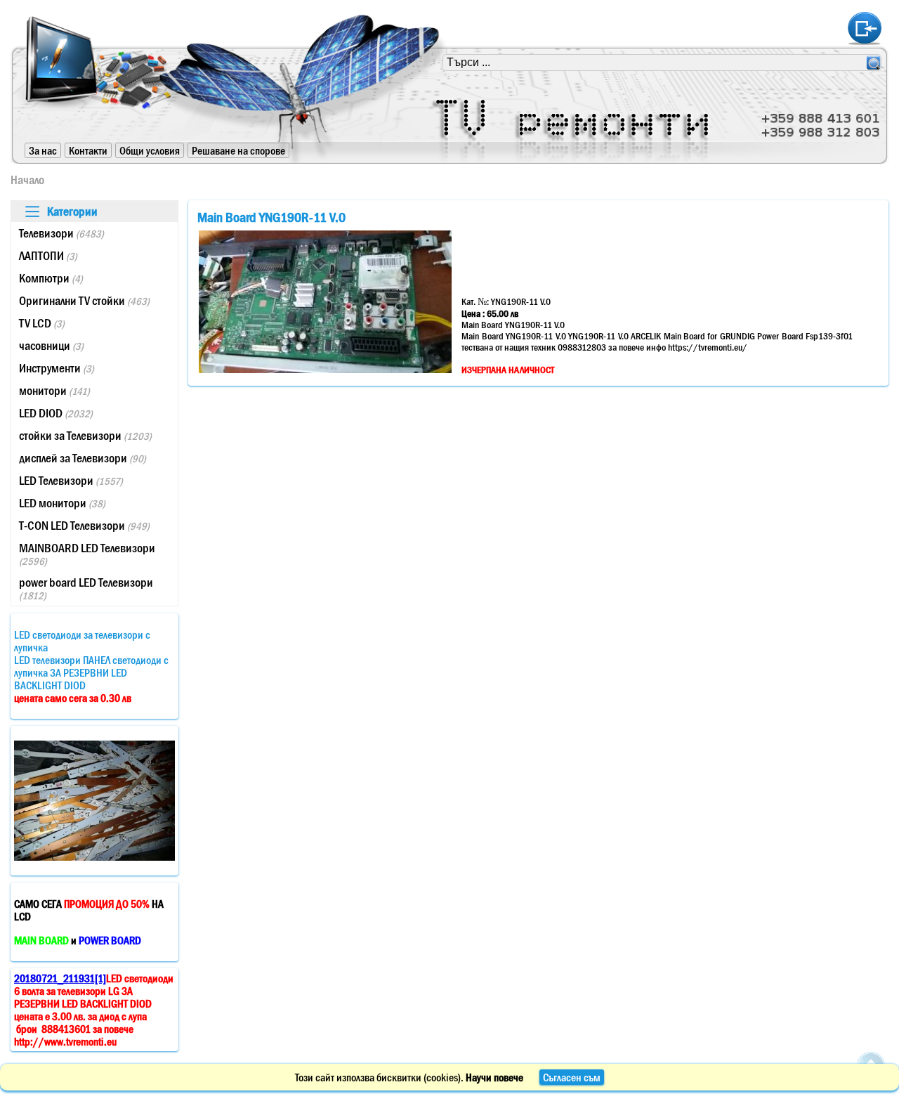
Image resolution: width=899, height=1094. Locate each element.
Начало (27, 180)
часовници (51, 346)
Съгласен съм (572, 1077)
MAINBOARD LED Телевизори (87, 554)
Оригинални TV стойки (84, 301)
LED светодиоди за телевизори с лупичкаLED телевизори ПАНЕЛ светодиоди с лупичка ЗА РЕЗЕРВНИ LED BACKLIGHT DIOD (91, 666)
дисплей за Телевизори (82, 458)
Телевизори (61, 233)
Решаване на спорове (238, 150)
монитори (54, 391)
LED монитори (62, 503)
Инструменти (56, 368)
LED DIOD (56, 413)
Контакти (88, 150)
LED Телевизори (71, 481)
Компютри (51, 278)
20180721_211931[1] (60, 978)
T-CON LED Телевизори (84, 526)
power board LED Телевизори (86, 588)
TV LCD (42, 323)
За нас (43, 150)
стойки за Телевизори (85, 436)
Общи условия (149, 150)
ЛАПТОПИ (48, 256)
